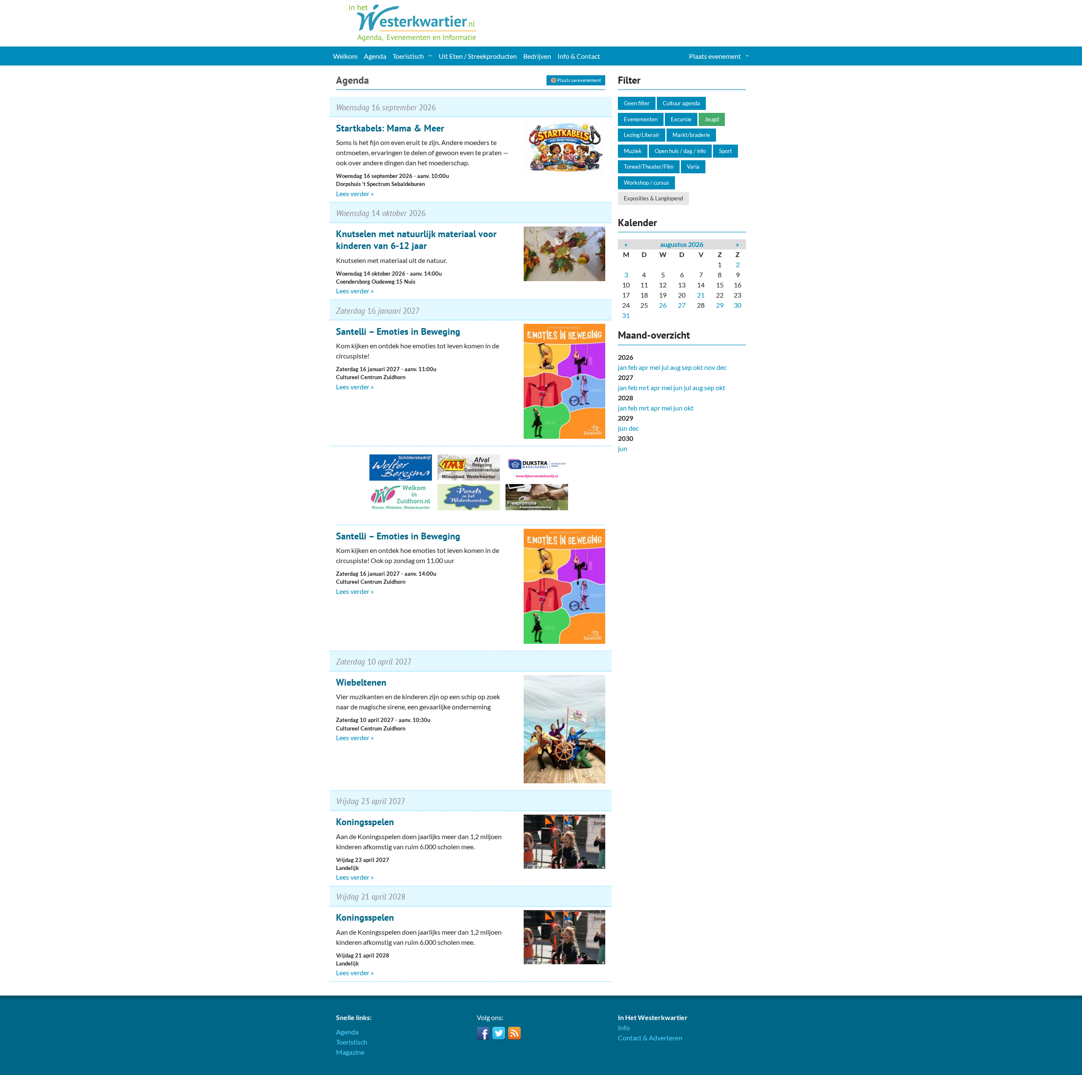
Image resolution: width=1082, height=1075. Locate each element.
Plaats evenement (715, 56)
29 (720, 305)
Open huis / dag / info (680, 151)
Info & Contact (578, 56)
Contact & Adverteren (650, 1038)
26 (663, 305)
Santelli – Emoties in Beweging (398, 331)
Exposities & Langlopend (653, 198)
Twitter (498, 1033)
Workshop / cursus (646, 182)
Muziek (633, 151)
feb (632, 367)
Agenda (375, 56)
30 (737, 305)
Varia (693, 166)
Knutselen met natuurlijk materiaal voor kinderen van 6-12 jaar (416, 240)
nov (709, 367)
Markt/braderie (691, 134)
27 (682, 305)
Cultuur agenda (681, 103)
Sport (725, 151)
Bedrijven (537, 56)
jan (622, 367)
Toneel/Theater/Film (649, 166)
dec (721, 367)
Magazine (350, 1052)
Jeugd (712, 119)
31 (626, 315)
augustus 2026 (681, 244)
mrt (644, 387)
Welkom (345, 56)
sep (687, 367)
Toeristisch (408, 56)
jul (665, 367)
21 (701, 295)
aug (675, 367)
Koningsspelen (365, 822)
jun (678, 387)
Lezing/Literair (641, 134)
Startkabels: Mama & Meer (390, 128)
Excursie (681, 119)
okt (698, 367)
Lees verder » (355, 193)
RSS (514, 1033)
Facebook (483, 1033)
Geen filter (637, 103)
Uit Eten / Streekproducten (478, 56)
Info (624, 1027)
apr (643, 367)
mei (655, 367)
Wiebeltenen (361, 682)
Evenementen (641, 119)
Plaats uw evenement (578, 80)
